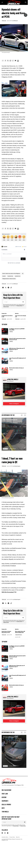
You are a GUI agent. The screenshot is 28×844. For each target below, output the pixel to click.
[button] (2, 2)
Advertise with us (5, 837)
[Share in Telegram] (8, 287)
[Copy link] (11, 287)
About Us (18, 837)
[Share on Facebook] (3, 287)
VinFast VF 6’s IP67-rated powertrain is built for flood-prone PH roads (17, 339)
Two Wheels (5, 812)
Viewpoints (5, 801)
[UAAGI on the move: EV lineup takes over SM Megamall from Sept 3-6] (5, 351)
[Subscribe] (23, 302)
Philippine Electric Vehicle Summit (8, 278)
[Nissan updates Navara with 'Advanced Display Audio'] (20, 633)
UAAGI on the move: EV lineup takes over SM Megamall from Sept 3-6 (17, 349)
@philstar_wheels (12, 379)
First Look (4, 20)
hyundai (3, 276)
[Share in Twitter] (5, 287)
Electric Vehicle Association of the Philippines (11, 273)
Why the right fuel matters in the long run (16, 367)
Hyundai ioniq (10, 276)
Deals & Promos (18, 634)
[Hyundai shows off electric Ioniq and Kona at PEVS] (8, 633)
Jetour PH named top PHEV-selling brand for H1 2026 (17, 359)
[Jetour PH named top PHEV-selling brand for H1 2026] (5, 361)
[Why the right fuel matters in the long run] (5, 370)
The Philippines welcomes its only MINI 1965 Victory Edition (16, 329)
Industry (11, 331)
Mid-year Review (6, 790)
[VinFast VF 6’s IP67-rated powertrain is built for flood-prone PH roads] (5, 341)
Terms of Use (6, 306)
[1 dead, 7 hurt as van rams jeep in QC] (20, 317)
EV (22, 273)
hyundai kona (17, 276)
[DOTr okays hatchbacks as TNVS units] (14, 751)
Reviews (4, 797)
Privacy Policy (19, 305)
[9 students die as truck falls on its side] (8, 317)
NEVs (3, 808)
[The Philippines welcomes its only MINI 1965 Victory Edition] (5, 331)
